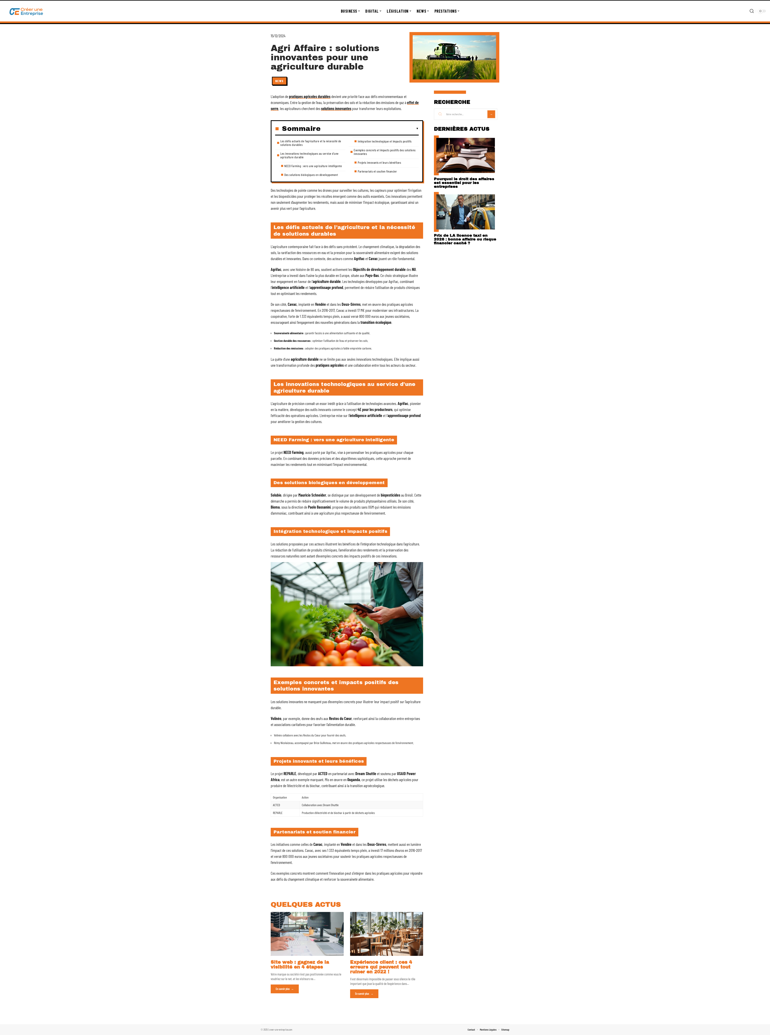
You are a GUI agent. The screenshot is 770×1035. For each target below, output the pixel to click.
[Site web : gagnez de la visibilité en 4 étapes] (307, 934)
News (279, 81)
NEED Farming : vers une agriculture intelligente (313, 166)
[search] (752, 11)
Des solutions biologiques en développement (311, 175)
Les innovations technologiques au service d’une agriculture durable (309, 155)
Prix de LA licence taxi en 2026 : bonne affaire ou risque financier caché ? (465, 239)
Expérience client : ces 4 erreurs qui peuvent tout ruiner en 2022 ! (381, 967)
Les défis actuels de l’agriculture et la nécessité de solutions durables (310, 142)
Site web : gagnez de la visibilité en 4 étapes (300, 964)
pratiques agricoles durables (309, 96)
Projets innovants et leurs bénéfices (379, 162)
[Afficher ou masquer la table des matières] (370, 128)
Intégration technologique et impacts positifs (385, 141)
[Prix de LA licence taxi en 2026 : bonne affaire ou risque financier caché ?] (465, 211)
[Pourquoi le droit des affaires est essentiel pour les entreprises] (465, 155)
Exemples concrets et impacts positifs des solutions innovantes (385, 152)
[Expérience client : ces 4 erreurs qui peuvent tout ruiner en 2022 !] (386, 934)
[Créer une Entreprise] (26, 11)
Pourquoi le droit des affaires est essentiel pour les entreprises (464, 183)
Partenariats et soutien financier (377, 171)
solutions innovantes (336, 108)
